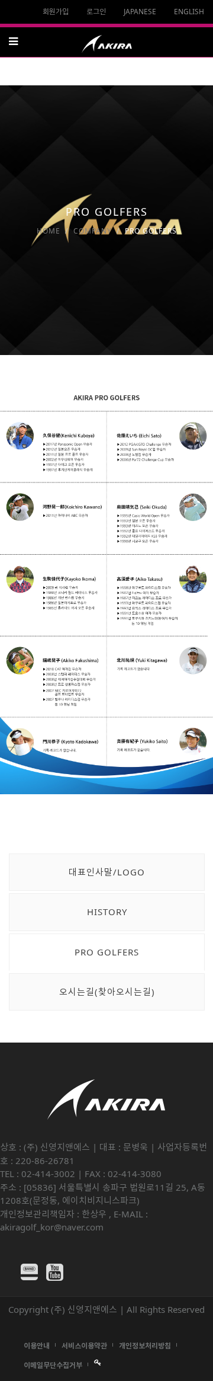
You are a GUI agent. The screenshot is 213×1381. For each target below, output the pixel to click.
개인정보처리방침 (145, 1346)
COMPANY (92, 231)
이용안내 (37, 1346)
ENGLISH (189, 12)
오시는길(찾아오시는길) (107, 992)
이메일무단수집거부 (53, 1365)
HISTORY (107, 912)
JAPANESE (140, 12)
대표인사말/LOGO (107, 872)
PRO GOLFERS (107, 952)
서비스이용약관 (84, 1346)
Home (48, 231)
